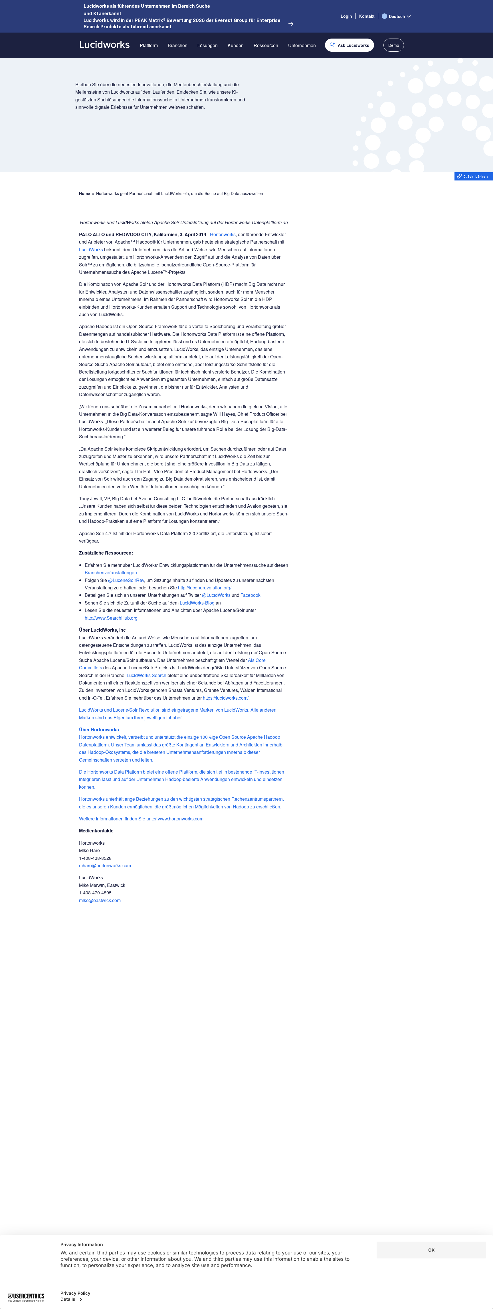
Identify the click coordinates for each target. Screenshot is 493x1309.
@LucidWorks (216, 595)
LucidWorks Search (146, 675)
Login (346, 16)
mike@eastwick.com (100, 900)
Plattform (149, 45)
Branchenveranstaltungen (111, 572)
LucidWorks (91, 249)
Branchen (177, 45)
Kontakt (367, 16)
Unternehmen (302, 45)
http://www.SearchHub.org (111, 618)
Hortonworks (223, 234)
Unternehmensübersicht (312, 65)
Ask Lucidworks (353, 45)
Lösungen (207, 45)
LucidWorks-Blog (198, 602)
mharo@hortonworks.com (105, 865)
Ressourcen (266, 45)
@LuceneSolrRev (126, 580)
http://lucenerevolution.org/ (204, 587)
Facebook (250, 595)
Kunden (236, 45)
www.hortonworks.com (180, 818)
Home (84, 193)
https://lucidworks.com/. (226, 697)
